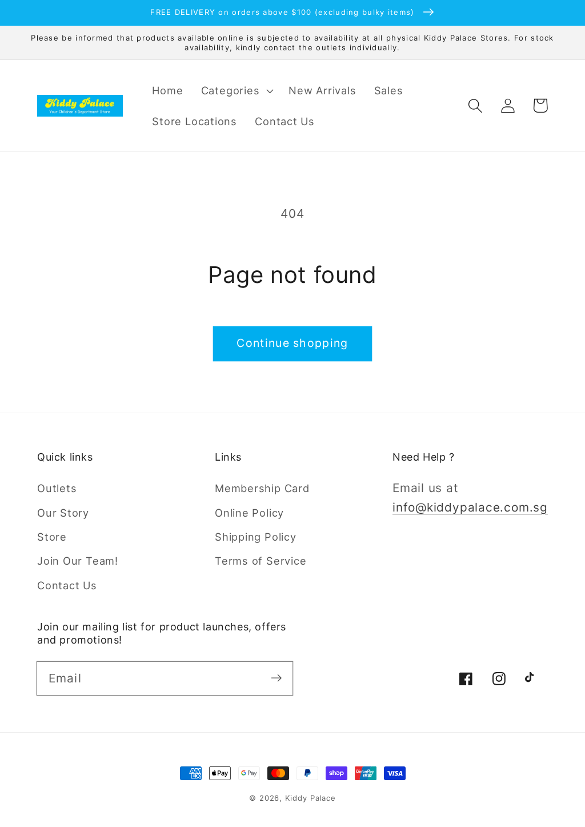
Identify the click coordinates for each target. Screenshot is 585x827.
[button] (236, 90)
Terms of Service (260, 560)
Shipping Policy (255, 536)
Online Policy (249, 512)
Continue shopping (292, 343)
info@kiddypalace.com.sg (470, 507)
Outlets (57, 488)
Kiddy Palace (310, 797)
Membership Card (262, 488)
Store (52, 536)
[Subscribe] (276, 678)
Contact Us (67, 585)
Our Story (63, 512)
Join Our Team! (77, 560)
